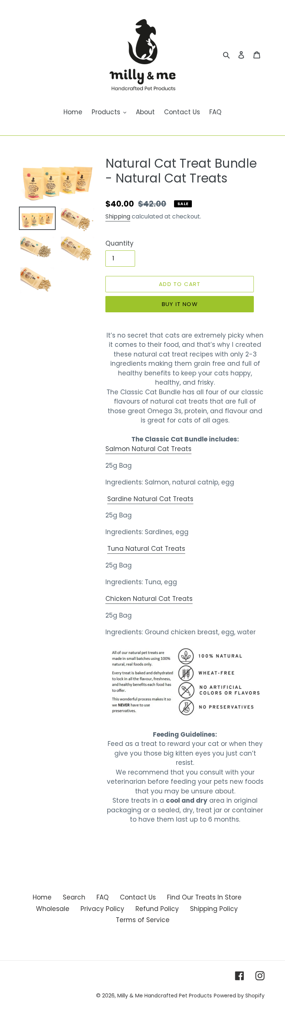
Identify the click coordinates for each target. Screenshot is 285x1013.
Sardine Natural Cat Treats (150, 498)
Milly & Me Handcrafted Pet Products (164, 995)
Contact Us (138, 897)
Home (42, 897)
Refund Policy (157, 908)
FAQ (102, 897)
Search (74, 897)
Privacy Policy (102, 908)
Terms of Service (143, 919)
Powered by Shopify (239, 995)
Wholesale (52, 908)
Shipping (117, 216)
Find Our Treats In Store (204, 897)
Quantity (119, 243)
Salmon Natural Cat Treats (148, 448)
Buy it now (180, 304)
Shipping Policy (214, 908)
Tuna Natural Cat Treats (146, 548)
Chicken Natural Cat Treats (149, 598)
